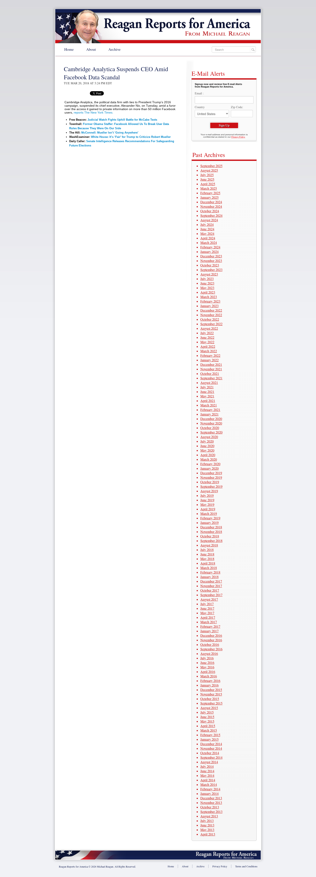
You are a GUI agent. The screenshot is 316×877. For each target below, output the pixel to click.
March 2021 (208, 405)
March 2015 (208, 730)
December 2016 (211, 635)
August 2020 (209, 436)
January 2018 (209, 576)
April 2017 (207, 617)
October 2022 (209, 319)
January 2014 (209, 793)
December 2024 (211, 202)
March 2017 (208, 622)
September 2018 (211, 540)
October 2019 (209, 482)
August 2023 (209, 274)
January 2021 (209, 414)
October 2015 (209, 698)
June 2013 (207, 825)
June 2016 (207, 662)
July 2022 (207, 333)
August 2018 (209, 545)
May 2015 (207, 721)
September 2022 (211, 324)
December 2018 (211, 527)
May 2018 (207, 558)
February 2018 (210, 572)
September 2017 (211, 594)
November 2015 (211, 694)
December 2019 (211, 473)
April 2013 (207, 834)
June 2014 (207, 771)
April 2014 (207, 780)
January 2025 (209, 197)
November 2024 (211, 206)
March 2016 (208, 676)
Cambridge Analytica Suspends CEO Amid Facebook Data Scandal (116, 73)
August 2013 (209, 816)
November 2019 (211, 477)
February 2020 (210, 464)
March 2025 (208, 188)
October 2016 (209, 644)
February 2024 (210, 247)
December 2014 (211, 744)
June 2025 (207, 179)
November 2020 (211, 423)
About (91, 49)
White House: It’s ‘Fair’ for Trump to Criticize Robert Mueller (131, 136)
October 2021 (209, 373)
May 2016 (207, 667)
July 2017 (207, 604)
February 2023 (210, 301)
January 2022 (209, 360)
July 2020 (207, 441)
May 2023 (207, 287)
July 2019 (207, 495)
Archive (114, 49)
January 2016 (209, 685)
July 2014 (207, 766)
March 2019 (208, 513)
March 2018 (208, 567)
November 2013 (211, 802)
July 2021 (207, 387)
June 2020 (207, 445)
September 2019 (211, 486)
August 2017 (209, 599)
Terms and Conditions (246, 866)
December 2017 (211, 581)
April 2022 (207, 346)
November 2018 (211, 531)
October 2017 (209, 590)
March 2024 (208, 242)
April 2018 (207, 563)
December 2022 (211, 310)
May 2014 (207, 775)
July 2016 (207, 658)
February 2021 (210, 409)
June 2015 (207, 716)
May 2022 (207, 342)
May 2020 (207, 450)
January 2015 (209, 739)
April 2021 (207, 400)
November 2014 (211, 748)
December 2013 (211, 798)
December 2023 (211, 256)
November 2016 (211, 640)
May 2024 (207, 233)
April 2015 (207, 725)
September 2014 (211, 757)
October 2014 (209, 753)
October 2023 (209, 265)
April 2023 (207, 292)
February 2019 (210, 518)
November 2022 (211, 314)
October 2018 (209, 536)
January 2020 (209, 468)
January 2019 (209, 522)
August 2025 (209, 170)
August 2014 (209, 762)
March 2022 (208, 351)
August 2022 (209, 328)
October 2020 (209, 427)
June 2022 (207, 337)
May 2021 (207, 396)
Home (69, 49)
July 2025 (207, 174)
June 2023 (207, 283)
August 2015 (209, 707)
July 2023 (207, 278)
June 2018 (207, 554)
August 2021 (209, 382)
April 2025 (207, 184)
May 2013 (207, 829)
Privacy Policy (219, 866)
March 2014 (208, 784)
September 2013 (211, 811)
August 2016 (209, 653)
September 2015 (211, 703)
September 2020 (211, 432)
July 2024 (207, 224)
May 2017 (207, 613)
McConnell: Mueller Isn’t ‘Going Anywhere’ (109, 132)
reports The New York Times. (93, 112)
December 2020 (211, 418)
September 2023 (211, 269)
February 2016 (210, 680)
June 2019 (207, 500)
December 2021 (211, 364)
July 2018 (207, 549)
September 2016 (211, 649)
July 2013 (207, 820)
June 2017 (207, 608)
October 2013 (209, 807)
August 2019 (209, 491)
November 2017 (211, 585)
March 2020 (208, 459)
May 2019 (207, 504)
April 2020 (207, 454)
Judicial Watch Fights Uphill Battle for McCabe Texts (122, 119)
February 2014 (210, 789)
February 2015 (210, 734)
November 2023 (211, 260)
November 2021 (211, 369)
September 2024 (211, 215)
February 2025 (210, 193)
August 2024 (209, 220)
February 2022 (210, 355)
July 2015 (207, 712)
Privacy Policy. (238, 137)
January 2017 (209, 631)
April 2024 (207, 238)
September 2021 (211, 378)
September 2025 (211, 165)
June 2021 (207, 391)
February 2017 (210, 626)
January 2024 (209, 251)
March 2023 (208, 296)
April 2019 (207, 509)
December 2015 (211, 689)
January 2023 (209, 305)
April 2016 (207, 671)
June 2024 (207, 229)
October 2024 (209, 211)
